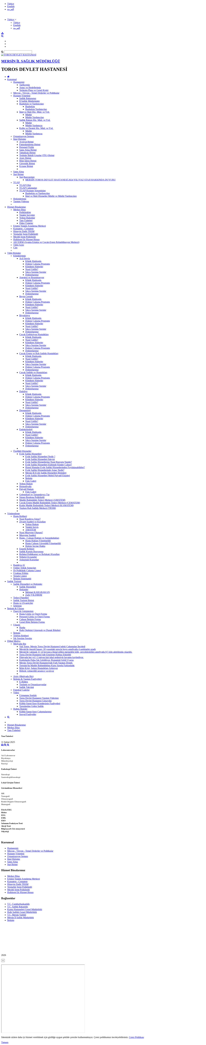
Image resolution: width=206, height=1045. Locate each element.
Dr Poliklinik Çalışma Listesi (27, 570)
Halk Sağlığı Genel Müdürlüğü (22, 912)
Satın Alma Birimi (27, 150)
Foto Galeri (30, 481)
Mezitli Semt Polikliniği (24, 236)
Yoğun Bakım (26, 483)
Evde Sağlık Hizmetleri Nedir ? (40, 456)
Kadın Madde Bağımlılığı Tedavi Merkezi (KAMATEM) (46, 505)
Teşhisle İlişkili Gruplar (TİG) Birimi (36, 155)
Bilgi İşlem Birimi (27, 160)
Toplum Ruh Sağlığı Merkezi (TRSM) (37, 508)
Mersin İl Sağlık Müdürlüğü (20, 917)
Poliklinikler (25, 212)
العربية (10, 9)
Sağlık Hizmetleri (27, 587)
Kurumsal (12, 79)
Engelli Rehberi (26, 549)
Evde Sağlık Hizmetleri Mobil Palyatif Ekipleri (47, 475)
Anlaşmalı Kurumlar (29, 559)
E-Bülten (23, 681)
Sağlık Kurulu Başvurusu (31, 551)
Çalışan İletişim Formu (30, 619)
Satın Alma (18, 171)
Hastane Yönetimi (21, 95)
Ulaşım (16, 625)
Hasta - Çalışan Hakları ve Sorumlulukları (39, 538)
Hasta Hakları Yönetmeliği (38, 540)
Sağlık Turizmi (14, 581)
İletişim (28, 478)
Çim (15, 247)
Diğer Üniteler (26, 223)
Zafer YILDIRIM (33, 595)
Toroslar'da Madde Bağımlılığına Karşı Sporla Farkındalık (46, 665)
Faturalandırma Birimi (29, 144)
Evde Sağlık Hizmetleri (30, 454)
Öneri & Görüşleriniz (23, 611)
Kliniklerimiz (19, 255)
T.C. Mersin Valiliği (16, 915)
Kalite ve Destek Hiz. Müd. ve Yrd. (36, 128)
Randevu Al (19, 565)
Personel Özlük (26, 147)
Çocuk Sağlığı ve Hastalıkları (33, 372)
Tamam (4, 1042)
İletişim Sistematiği (22, 578)
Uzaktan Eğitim (20, 573)
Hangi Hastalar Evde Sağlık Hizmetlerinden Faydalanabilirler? (55, 467)
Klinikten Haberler (34, 266)
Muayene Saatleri (27, 535)
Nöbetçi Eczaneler (28, 557)
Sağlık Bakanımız (27, 98)
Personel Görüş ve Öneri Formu (34, 616)
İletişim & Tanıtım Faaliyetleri (27, 679)
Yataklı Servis (31, 527)
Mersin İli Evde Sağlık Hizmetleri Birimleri (45, 473)
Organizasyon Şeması (23, 136)
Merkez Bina (19, 209)
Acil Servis (24, 258)
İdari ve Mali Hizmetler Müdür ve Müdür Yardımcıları (51, 196)
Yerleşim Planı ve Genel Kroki (33, 90)
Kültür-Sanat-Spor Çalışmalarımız (35, 711)
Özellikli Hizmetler (22, 451)
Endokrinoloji (25, 429)
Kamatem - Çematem (23, 228)
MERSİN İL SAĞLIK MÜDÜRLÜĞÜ (30, 61)
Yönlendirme (13, 513)
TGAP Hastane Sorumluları (32, 190)
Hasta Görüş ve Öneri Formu (33, 614)
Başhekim (30, 106)
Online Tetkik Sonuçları (24, 568)
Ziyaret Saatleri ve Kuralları (32, 521)
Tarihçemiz (24, 85)
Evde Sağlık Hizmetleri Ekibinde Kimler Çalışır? (48, 464)
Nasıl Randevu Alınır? (30, 519)
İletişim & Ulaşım (15, 608)
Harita (22, 627)
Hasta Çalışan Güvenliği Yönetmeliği (43, 543)
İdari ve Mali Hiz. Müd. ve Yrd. (34, 112)
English (10, 6)
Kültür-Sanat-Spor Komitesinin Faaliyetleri (39, 703)
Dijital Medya (13, 641)
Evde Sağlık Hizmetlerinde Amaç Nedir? (44, 470)
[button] (11, 19)
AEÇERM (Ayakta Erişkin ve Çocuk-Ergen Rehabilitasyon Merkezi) (46, 242)
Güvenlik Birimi (27, 163)
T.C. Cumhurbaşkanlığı (18, 904)
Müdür (28, 114)
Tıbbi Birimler (14, 253)
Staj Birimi (18, 174)
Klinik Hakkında (33, 261)
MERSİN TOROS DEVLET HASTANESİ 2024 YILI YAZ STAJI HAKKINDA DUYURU (70, 179)
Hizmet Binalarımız (16, 207)
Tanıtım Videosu (21, 201)
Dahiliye (23, 391)
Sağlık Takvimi (26, 687)
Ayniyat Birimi (26, 141)
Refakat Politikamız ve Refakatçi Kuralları (39, 554)
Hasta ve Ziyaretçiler (23, 603)
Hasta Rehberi (20, 516)
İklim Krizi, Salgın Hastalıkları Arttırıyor (38, 668)
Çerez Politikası (136, 1037)
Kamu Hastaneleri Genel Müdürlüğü (24, 909)
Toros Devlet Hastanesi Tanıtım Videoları (39, 698)
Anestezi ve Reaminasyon (31, 277)
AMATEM (30, 530)
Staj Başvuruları (27, 177)
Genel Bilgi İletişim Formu (32, 622)
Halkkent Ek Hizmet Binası (26, 239)
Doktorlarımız (32, 274)
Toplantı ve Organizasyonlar (32, 684)
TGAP (16, 182)
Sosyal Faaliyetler (27, 714)
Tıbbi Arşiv (18, 245)
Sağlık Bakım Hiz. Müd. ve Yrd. (34, 120)
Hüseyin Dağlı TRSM (23, 231)
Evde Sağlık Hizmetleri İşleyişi (40, 459)
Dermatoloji (25, 410)
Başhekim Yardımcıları (36, 109)
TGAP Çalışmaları (28, 188)
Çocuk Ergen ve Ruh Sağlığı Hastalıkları (38, 353)
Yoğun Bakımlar (27, 217)
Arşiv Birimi (25, 158)
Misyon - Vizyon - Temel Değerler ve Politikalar (36, 93)
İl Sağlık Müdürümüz (29, 101)
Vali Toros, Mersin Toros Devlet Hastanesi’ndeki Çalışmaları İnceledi (52, 646)
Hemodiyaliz (25, 486)
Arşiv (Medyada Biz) (23, 676)
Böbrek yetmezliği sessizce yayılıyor (36, 671)
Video (16, 692)
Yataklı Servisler (27, 215)
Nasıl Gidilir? (31, 269)
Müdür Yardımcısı (33, 125)
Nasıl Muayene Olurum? (31, 532)
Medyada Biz (19, 643)
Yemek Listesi (20, 576)
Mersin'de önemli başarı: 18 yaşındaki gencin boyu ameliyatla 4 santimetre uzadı (57, 649)
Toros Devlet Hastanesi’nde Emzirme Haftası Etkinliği (45, 654)
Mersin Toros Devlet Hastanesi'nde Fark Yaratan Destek (46, 662)
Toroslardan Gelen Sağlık (31, 706)
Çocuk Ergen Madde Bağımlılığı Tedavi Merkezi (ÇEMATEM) (49, 502)
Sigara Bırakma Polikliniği (31, 497)
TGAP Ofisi (25, 185)
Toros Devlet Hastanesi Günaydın (35, 700)
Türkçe (10, 3)
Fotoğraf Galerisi (21, 690)
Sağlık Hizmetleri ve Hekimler (27, 584)
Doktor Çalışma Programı (37, 264)
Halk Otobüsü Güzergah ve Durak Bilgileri (39, 630)
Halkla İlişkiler (20, 709)
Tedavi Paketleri (21, 597)
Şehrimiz (17, 606)
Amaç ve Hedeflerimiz (30, 87)
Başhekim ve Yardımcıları (31, 104)
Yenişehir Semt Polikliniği (25, 234)
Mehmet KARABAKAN (37, 592)
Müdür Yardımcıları (34, 117)
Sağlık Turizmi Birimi (23, 600)
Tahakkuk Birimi (27, 152)
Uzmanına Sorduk (28, 695)
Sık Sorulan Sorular (22, 638)
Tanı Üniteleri (25, 220)
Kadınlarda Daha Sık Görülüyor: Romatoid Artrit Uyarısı (46, 660)
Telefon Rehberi (21, 635)
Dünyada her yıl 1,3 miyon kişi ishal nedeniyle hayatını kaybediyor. (51, 657)
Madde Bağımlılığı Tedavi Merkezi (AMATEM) (42, 500)
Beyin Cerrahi (26, 296)
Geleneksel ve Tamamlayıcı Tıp (34, 494)
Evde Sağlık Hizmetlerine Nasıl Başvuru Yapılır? (48, 462)
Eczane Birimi (26, 166)
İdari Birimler (19, 139)
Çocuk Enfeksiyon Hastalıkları (34, 334)
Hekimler (23, 589)
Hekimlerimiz (19, 198)
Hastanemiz (18, 82)
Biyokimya (24, 315)
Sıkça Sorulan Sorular (35, 272)
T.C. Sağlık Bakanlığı (17, 906)
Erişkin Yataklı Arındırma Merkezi (29, 226)
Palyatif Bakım (26, 489)
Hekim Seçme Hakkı (35, 546)
